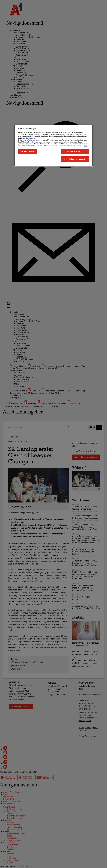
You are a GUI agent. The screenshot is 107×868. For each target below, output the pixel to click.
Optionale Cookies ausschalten (75, 159)
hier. (85, 146)
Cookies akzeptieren (75, 151)
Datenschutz (30, 138)
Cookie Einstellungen (27, 151)
